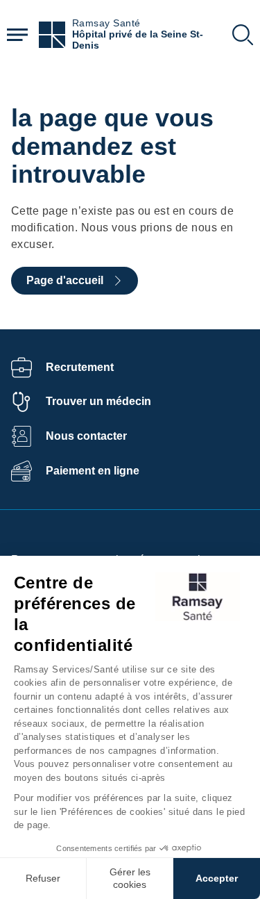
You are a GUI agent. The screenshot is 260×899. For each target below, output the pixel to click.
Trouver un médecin (98, 401)
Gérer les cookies (130, 878)
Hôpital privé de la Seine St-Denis (137, 40)
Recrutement (80, 367)
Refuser (43, 878)
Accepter (217, 878)
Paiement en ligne (92, 471)
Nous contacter (86, 436)
